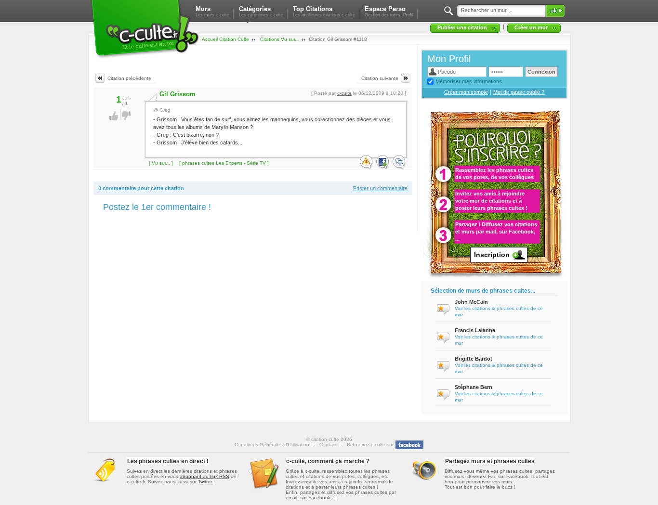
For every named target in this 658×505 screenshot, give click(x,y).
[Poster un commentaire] (399, 162)
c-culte (344, 93)
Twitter (205, 481)
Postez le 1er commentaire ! (157, 207)
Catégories (261, 11)
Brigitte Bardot (473, 359)
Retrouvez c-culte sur (370, 444)
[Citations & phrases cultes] (144, 58)
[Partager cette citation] (383, 162)
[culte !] (114, 119)
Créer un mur (531, 27)
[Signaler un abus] (366, 162)
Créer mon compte (466, 92)
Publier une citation (462, 27)
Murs (212, 11)
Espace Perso (389, 11)
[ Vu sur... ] (161, 163)
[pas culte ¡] (126, 119)
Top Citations (324, 11)
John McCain (471, 302)
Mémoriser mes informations (468, 81)
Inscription (492, 255)
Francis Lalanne (475, 330)
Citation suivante (379, 78)
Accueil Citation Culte (225, 39)
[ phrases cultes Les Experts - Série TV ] (224, 163)
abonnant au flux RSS (204, 476)
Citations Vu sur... (279, 39)
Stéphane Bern (473, 387)
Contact (328, 444)
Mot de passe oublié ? (518, 92)
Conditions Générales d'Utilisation (272, 444)
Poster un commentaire (380, 188)
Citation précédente (129, 78)
